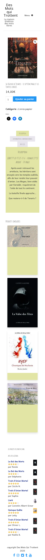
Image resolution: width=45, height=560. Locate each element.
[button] (35, 42)
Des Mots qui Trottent (11, 10)
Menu (27, 15)
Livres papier (25, 109)
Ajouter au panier (24, 99)
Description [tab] (22, 133)
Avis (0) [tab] (22, 144)
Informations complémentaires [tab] (22, 139)
